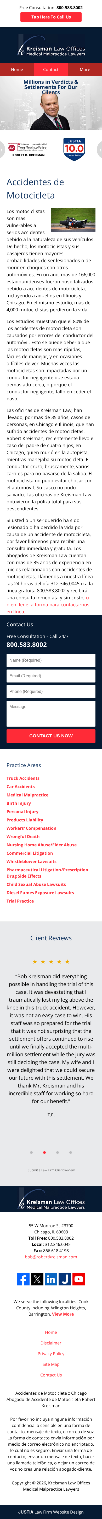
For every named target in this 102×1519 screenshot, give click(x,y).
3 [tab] (57, 1152)
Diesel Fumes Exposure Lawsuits (40, 893)
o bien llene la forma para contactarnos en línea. (48, 604)
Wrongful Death (23, 836)
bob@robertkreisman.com (51, 1257)
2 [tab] (44, 1152)
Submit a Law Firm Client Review (51, 1170)
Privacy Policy (51, 1353)
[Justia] (65, 1279)
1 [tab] (31, 1152)
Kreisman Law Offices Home (51, 45)
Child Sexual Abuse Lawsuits (36, 884)
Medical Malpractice (27, 795)
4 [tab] (70, 1152)
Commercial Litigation (30, 853)
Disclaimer (51, 1343)
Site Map (51, 1364)
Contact (51, 69)
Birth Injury (19, 803)
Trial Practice (20, 901)
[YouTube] (78, 1279)
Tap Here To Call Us (51, 17)
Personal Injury (22, 811)
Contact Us (20, 624)
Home (17, 69)
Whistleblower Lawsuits (31, 861)
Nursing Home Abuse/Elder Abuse (42, 845)
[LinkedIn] (51, 1279)
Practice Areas (24, 765)
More (85, 69)
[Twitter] (37, 1279)
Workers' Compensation (31, 828)
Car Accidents (21, 786)
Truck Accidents (23, 778)
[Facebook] (23, 1279)
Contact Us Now (51, 735)
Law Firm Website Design (51, 1512)
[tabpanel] (51, 1037)
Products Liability (25, 820)
